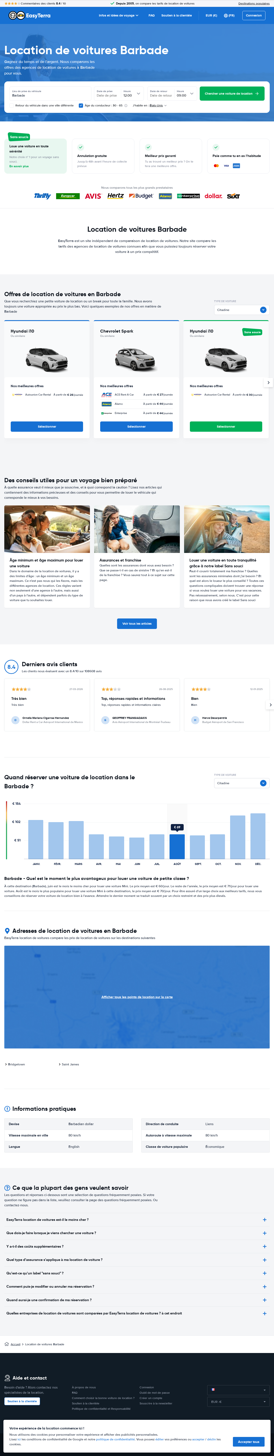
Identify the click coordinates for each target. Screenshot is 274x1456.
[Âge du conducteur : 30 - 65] (81, 105)
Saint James (70, 1064)
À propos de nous (84, 1387)
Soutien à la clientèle (176, 15)
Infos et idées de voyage (116, 15)
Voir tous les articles (137, 623)
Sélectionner (47, 426)
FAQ (152, 15)
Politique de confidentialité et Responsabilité (101, 1409)
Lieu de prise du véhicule (26, 91)
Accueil (15, 1344)
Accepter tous (248, 1441)
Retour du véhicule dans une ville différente (44, 105)
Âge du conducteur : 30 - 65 (103, 105)
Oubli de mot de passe (155, 1393)
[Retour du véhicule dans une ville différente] (11, 105)
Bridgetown (16, 1064)
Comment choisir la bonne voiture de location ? (103, 1398)
